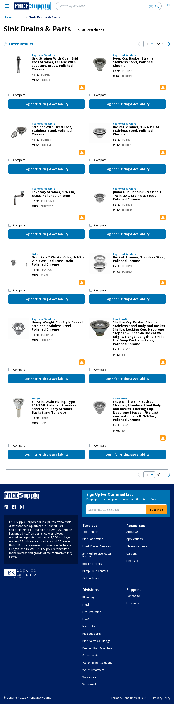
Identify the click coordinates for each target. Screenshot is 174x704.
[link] (139, 44)
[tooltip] (21, 17)
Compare (19, 95)
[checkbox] (9, 95)
